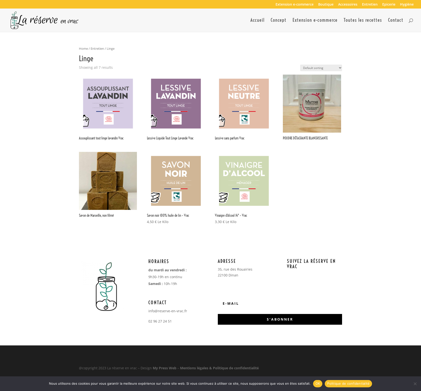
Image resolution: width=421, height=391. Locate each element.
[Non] (414, 383)
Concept (279, 21)
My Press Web (164, 368)
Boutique (326, 5)
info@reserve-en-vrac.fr (167, 311)
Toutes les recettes (363, 21)
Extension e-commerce (295, 5)
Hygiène (407, 5)
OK (318, 383)
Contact (395, 21)
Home (83, 48)
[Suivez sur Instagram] (318, 275)
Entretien (370, 5)
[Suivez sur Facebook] (308, 275)
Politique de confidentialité (348, 383)
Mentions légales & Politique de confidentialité (219, 368)
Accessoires (347, 5)
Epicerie (388, 5)
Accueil (257, 21)
